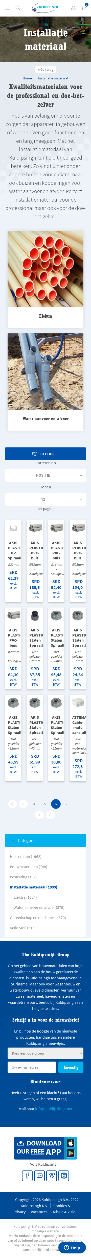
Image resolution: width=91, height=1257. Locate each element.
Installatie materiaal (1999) (33, 886)
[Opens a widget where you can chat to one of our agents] (72, 1248)
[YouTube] (40, 1176)
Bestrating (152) (23, 876)
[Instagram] (64, 1176)
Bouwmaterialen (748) (28, 866)
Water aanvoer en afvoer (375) (39, 907)
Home (27, 78)
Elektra (45, 316)
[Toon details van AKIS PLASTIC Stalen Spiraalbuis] (35, 616)
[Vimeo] (52, 1176)
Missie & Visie (64, 1211)
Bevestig (71, 1067)
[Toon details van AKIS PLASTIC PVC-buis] (35, 528)
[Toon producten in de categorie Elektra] (45, 269)
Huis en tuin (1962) (25, 856)
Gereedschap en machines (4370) (38, 917)
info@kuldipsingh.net (53, 1108)
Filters (46, 453)
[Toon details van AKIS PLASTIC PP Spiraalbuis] (13, 528)
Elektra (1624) (25, 897)
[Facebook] (27, 1176)
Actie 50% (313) (23, 927)
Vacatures (39, 1211)
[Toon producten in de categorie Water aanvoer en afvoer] (45, 372)
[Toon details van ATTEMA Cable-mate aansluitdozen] (78, 703)
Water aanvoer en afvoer (46, 418)
